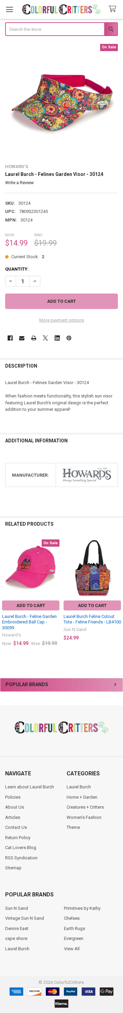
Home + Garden (82, 797)
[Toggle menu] (9, 9)
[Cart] (114, 9)
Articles (12, 817)
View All (72, 948)
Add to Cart (30, 605)
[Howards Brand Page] (87, 474)
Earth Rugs (74, 928)
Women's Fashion (84, 817)
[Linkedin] (57, 338)
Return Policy (17, 837)
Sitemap (13, 867)
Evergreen (73, 938)
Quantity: (17, 269)
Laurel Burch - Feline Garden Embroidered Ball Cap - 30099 (29, 622)
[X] (45, 338)
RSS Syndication (21, 857)
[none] (61, 100)
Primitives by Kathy (82, 908)
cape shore (16, 938)
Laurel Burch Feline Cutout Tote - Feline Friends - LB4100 (92, 619)
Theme (73, 827)
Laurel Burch (79, 786)
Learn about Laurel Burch (29, 786)
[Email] (22, 338)
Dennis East (16, 928)
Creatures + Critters (85, 807)
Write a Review (19, 182)
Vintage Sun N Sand (24, 918)
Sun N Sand (16, 908)
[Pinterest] (69, 338)
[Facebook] (10, 338)
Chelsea (72, 918)
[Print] (34, 338)
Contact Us (16, 827)
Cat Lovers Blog (20, 847)
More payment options (61, 320)
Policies (12, 797)
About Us (14, 807)
